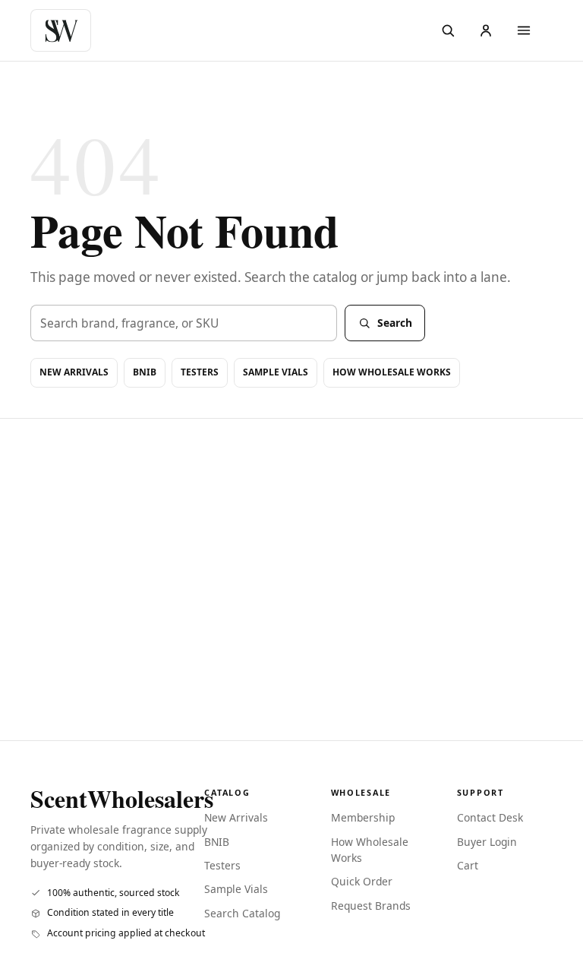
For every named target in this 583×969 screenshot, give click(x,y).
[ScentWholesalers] (64, 30)
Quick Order (361, 881)
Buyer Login (487, 841)
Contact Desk (490, 817)
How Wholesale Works (391, 372)
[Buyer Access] (486, 30)
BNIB (144, 372)
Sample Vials (275, 372)
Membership (363, 817)
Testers (200, 372)
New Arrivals (74, 372)
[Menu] (523, 30)
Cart (467, 865)
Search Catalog (242, 913)
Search (394, 322)
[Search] (448, 30)
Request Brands (371, 905)
